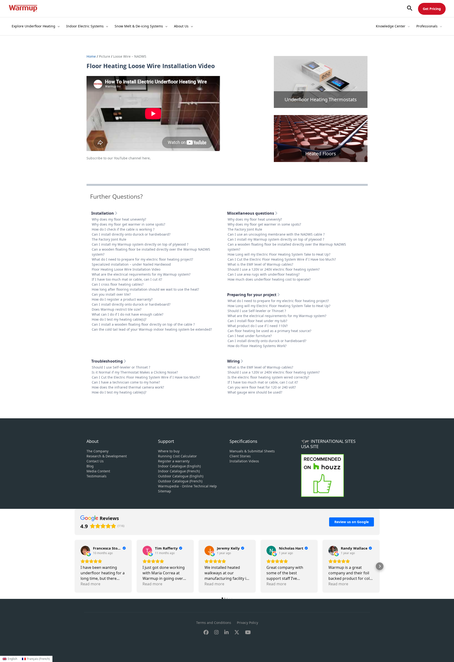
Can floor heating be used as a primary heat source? (269, 330)
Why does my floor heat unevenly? (119, 219)
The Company (97, 451)
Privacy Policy (247, 622)
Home (92, 56)
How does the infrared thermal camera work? (128, 387)
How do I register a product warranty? (122, 299)
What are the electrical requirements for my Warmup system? (141, 274)
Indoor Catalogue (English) (179, 466)
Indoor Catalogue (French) (179, 471)
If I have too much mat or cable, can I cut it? (127, 279)
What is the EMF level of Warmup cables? (260, 264)
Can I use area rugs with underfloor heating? (264, 274)
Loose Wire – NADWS (129, 56)
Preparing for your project (252, 294)
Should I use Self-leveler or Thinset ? (257, 310)
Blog (90, 466)
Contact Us (95, 461)
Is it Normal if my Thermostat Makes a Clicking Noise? (135, 372)
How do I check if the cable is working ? (123, 229)
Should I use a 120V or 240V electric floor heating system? (274, 269)
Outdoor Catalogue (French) (180, 481)
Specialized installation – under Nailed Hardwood (131, 264)
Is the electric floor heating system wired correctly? (268, 377)
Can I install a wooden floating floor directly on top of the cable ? (143, 324)
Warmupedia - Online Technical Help (187, 486)
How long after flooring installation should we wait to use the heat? (145, 289)
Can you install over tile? (111, 294)
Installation (103, 213)
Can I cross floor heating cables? (117, 284)
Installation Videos (244, 461)
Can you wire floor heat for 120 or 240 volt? (262, 387)
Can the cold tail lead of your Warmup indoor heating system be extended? (152, 329)
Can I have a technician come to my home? (126, 382)
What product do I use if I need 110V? (258, 325)
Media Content (98, 471)
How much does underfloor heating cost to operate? (269, 279)
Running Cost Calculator (177, 456)
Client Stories (240, 456)
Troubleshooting (107, 361)
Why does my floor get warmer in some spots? (128, 224)
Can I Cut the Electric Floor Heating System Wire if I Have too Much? (282, 259)
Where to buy (168, 451)
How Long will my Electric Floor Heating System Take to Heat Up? (279, 254)
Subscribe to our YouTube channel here (118, 158)
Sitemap (164, 491)
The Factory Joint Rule (109, 239)
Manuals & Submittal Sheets (252, 451)
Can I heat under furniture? (250, 336)
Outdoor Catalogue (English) (180, 476)
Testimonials (97, 476)
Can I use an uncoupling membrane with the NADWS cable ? (276, 234)
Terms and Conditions (213, 622)
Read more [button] (90, 583)
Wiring (234, 361)
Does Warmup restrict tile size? (116, 309)
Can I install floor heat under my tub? (257, 320)
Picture (104, 56)
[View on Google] (85, 550)
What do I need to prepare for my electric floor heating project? (142, 259)
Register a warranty (173, 461)
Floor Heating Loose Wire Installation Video (126, 269)
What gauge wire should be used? (255, 392)
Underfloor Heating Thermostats (321, 99)
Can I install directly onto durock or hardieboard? (131, 234)
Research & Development (107, 456)
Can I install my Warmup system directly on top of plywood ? (140, 244)
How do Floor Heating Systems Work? (257, 346)
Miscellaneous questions (251, 213)
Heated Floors (320, 153)
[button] (409, 8)
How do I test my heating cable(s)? (119, 319)
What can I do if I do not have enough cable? (127, 314)
